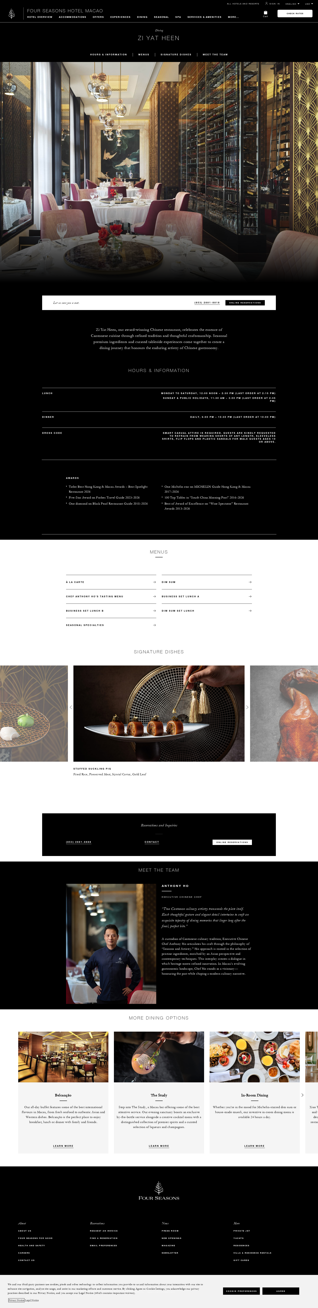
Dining (142, 16)
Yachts (239, 1238)
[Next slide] (247, 708)
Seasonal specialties (85, 625)
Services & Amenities (205, 16)
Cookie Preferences (241, 1291)
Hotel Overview (39, 16)
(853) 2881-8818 (207, 302)
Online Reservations (245, 303)
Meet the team (215, 54)
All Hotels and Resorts (243, 4)
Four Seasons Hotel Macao (65, 10)
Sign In (275, 4)
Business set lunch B (85, 610)
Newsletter (170, 1253)
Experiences (120, 16)
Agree (280, 1291)
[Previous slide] (70, 708)
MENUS (143, 54)
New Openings (171, 1238)
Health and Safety (31, 1245)
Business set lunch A (180, 596)
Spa (178, 16)
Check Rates (295, 13)
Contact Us (26, 1260)
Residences (241, 1245)
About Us (24, 1231)
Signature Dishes (176, 54)
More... (233, 16)
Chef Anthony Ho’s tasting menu (94, 596)
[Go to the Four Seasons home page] (12, 13)
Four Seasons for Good (35, 1238)
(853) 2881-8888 (78, 841)
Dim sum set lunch (178, 610)
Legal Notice (32, 1300)
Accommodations (72, 16)
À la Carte (75, 582)
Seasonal (161, 16)
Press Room (170, 1231)
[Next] (302, 1093)
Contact (152, 841)
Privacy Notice (16, 1300)
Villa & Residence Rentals (253, 1253)
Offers (98, 16)
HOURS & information (108, 54)
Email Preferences (103, 1245)
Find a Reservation (104, 1238)
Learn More (63, 1145)
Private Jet (242, 1231)
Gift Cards (241, 1260)
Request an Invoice (104, 1231)
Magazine (168, 1245)
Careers (24, 1253)
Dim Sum (169, 582)
